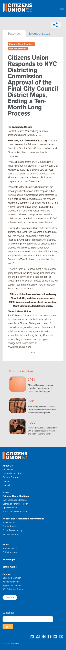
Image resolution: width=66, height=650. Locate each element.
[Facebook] (49, 636)
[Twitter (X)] (55, 636)
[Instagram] (43, 636)
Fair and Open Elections (21, 44)
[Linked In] (31, 636)
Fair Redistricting (17, 48)
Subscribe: (8, 613)
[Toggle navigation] (62, 8)
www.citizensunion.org (19, 347)
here (49, 306)
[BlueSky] (37, 636)
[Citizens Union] (18, 7)
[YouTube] (60, 636)
